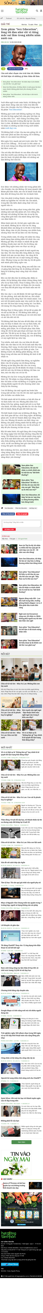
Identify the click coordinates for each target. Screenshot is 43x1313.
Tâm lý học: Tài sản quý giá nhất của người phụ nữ (21, 883)
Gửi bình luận (9, 529)
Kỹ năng (3, 950)
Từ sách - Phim (33, 24)
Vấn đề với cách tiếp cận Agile (13, 862)
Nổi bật (5, 654)
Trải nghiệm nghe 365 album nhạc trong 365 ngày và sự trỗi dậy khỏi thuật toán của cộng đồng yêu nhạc (21, 1035)
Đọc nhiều (7, 1179)
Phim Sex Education (21, 508)
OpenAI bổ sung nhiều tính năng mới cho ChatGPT (21, 1078)
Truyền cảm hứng (7, 973)
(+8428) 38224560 (9, 1257)
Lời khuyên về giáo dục (10, 925)
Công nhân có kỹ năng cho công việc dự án (18, 1058)
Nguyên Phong (15, 1271)
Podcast (9, 18)
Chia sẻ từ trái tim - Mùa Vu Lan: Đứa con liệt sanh (10, 735)
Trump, (9, 1271)
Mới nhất (6, 747)
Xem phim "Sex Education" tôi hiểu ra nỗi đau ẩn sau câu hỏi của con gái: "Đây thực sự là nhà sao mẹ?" (30, 485)
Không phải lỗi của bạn (10, 1121)
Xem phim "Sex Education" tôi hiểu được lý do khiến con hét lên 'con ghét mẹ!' (21, 83)
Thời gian (12, 539)
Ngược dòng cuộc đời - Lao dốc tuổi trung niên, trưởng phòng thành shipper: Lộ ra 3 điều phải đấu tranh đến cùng (30, 603)
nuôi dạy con (10, 128)
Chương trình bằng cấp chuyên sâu (15, 990)
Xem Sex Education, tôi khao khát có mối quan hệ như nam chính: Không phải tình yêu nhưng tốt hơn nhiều (21, 89)
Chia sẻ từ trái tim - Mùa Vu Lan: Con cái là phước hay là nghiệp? (11, 712)
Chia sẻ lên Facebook (15, 69)
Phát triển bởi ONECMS (36, 1276)
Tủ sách (3, 1123)
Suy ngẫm (4, 885)
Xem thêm (21, 1142)
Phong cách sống (7, 825)
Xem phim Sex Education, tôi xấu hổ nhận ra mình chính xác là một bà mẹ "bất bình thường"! (31, 470)
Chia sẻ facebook (8, 514)
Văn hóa (24, 24)
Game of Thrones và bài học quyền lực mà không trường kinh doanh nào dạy (14, 1185)
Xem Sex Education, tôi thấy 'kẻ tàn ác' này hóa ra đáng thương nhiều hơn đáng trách (30, 561)
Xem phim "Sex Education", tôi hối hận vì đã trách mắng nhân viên (20, 95)
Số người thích (22, 539)
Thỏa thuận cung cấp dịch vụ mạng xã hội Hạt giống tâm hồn (18, 1259)
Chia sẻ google (22, 514)
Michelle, (4, 1271)
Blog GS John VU (6, 865)
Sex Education (15, 109)
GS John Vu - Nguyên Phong (26, 18)
